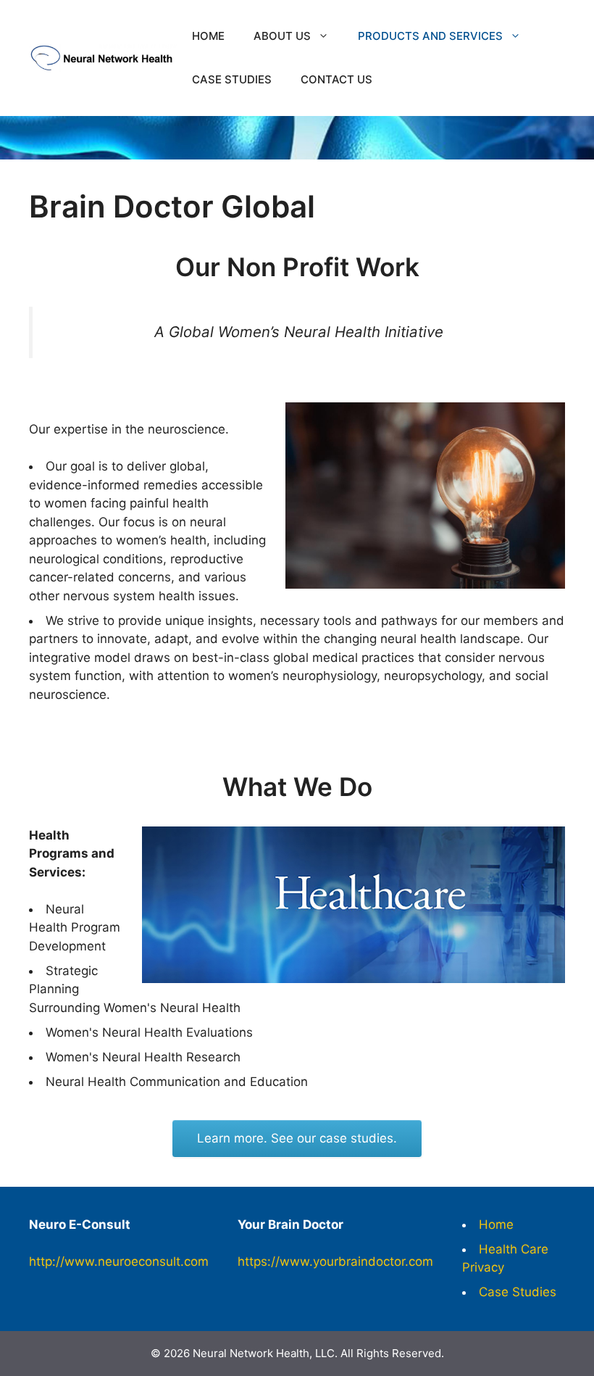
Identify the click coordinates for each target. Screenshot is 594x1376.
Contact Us (336, 79)
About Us (282, 36)
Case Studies (232, 79)
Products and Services (430, 36)
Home (208, 36)
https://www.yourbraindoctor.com (335, 1261)
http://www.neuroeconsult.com (119, 1261)
